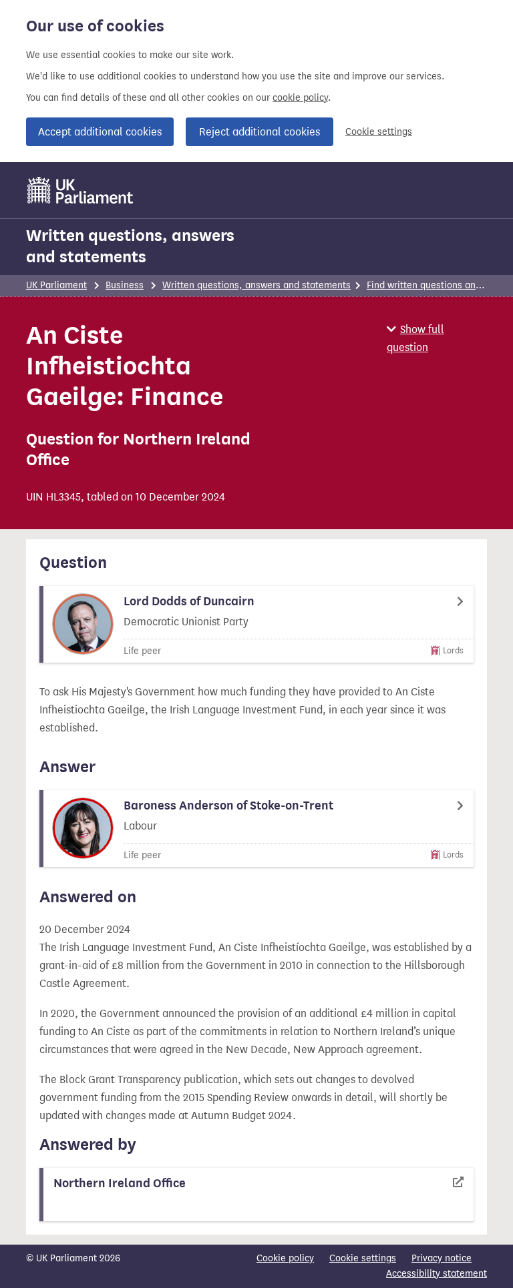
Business (125, 285)
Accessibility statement (436, 1273)
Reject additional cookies (259, 131)
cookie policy (300, 97)
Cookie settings (378, 131)
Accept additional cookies (100, 131)
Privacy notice (441, 1258)
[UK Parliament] (80, 190)
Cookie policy (285, 1258)
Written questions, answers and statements (130, 246)
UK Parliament (56, 285)
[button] (437, 338)
